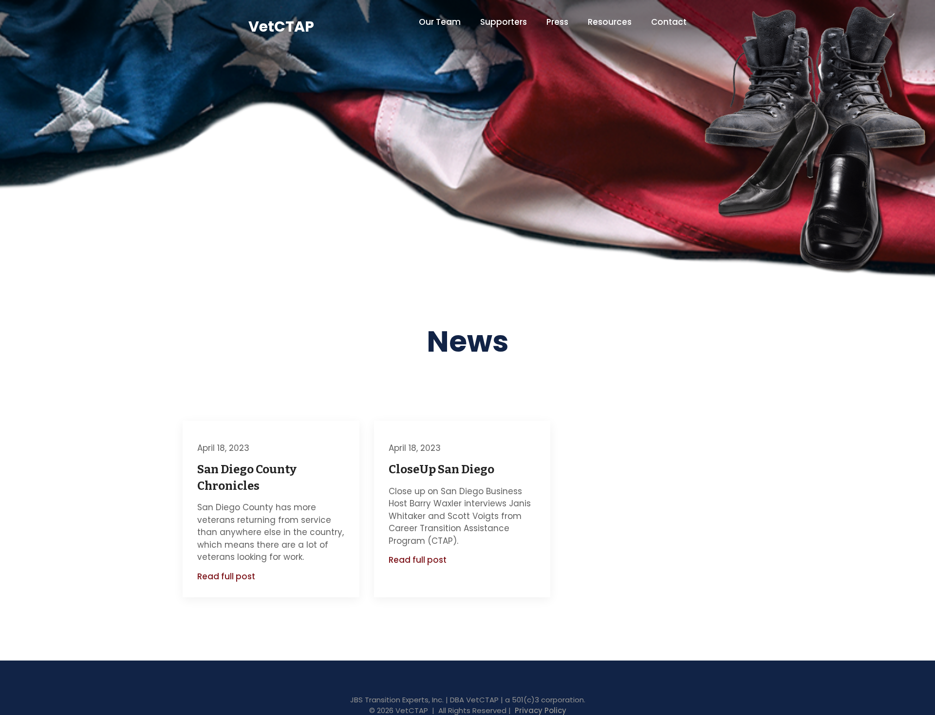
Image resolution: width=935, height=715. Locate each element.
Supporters (503, 22)
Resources (610, 22)
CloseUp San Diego (441, 469)
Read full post (226, 576)
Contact (669, 22)
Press (557, 22)
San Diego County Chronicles (247, 478)
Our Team (440, 22)
